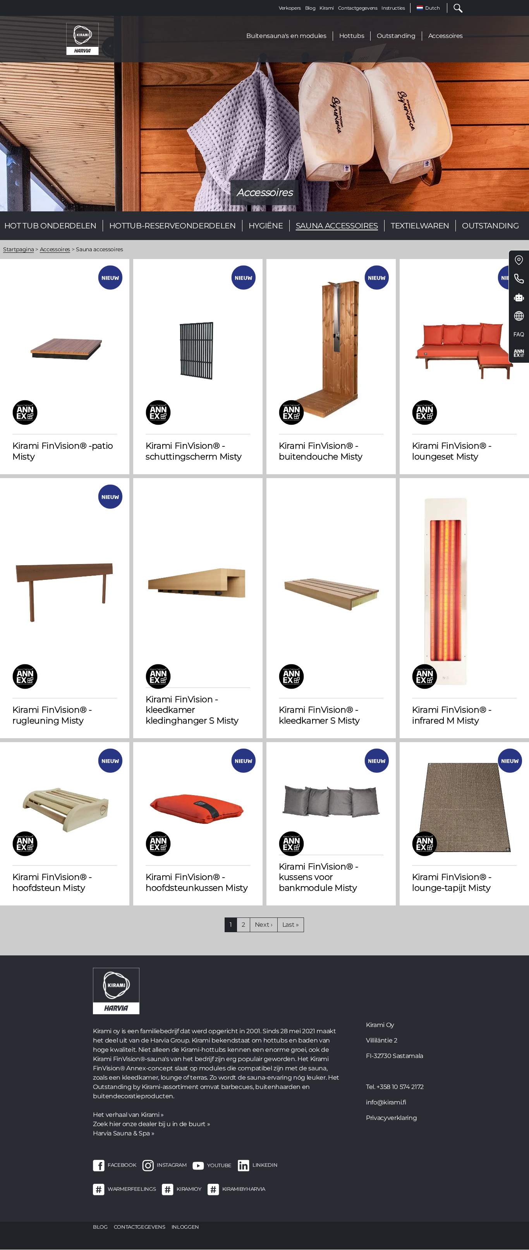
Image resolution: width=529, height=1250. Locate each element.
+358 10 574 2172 (400, 1087)
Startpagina (18, 249)
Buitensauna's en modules (286, 35)
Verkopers (290, 8)
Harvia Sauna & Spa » (123, 1133)
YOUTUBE (219, 1165)
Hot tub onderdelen (50, 225)
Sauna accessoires (337, 225)
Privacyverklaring (391, 1117)
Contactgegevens (358, 8)
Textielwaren (420, 225)
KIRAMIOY (189, 1189)
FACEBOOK (122, 1165)
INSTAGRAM (171, 1165)
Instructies (393, 8)
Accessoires (445, 35)
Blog (310, 8)
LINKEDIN (264, 1165)
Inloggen (185, 1227)
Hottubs (351, 35)
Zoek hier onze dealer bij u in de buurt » (151, 1124)
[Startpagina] (82, 38)
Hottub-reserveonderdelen (172, 225)
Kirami (326, 8)
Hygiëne (266, 225)
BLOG (100, 1227)
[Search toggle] (455, 8)
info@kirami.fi (386, 1102)
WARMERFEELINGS (132, 1189)
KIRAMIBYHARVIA (243, 1189)
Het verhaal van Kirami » (128, 1114)
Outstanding (396, 35)
